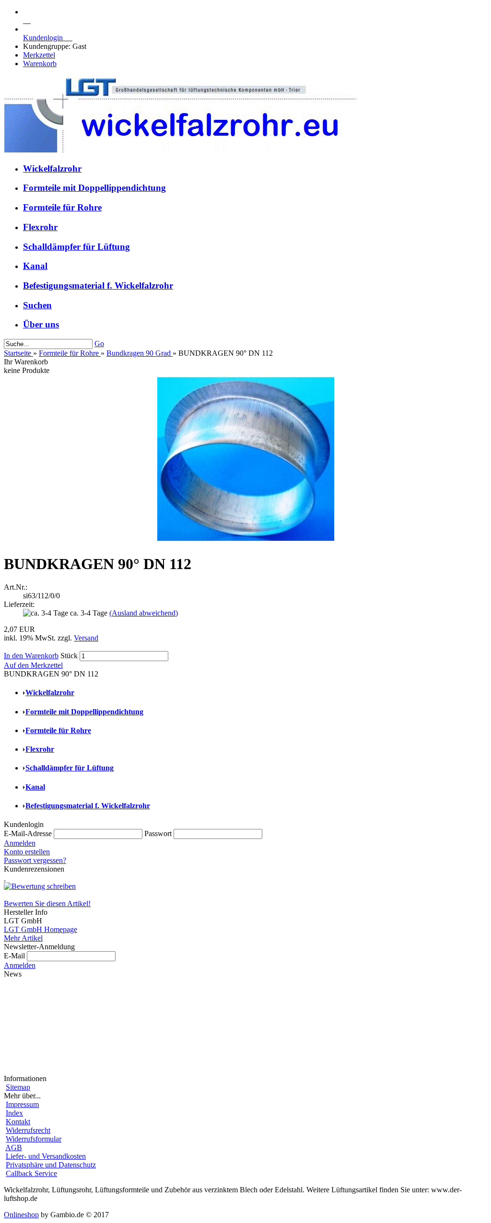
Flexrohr (40, 227)
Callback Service (31, 1173)
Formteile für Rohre (62, 207)
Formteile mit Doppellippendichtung (94, 188)
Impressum (22, 1104)
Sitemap (18, 1087)
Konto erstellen (27, 852)
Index (14, 1113)
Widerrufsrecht (28, 1130)
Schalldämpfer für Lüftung (76, 247)
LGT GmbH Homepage (40, 929)
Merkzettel (39, 55)
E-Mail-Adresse (28, 833)
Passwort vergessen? (35, 860)
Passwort (158, 833)
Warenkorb (40, 63)
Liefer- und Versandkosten (46, 1156)
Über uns (41, 324)
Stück (69, 656)
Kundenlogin (47, 38)
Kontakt (18, 1122)
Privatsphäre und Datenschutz (51, 1165)
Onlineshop (21, 1215)
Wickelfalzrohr (52, 168)
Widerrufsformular (33, 1139)
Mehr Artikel (23, 938)
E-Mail (14, 956)
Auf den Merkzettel (33, 665)
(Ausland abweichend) (143, 613)
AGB (13, 1147)
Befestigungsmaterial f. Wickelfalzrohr (98, 285)
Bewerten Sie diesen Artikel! (47, 903)
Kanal (35, 266)
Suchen (37, 305)
